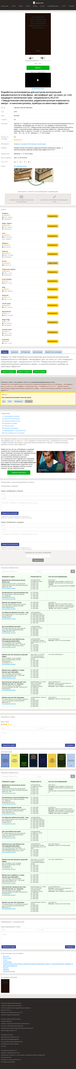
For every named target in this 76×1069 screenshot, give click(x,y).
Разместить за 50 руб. (9, 513)
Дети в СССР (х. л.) (6, 1010)
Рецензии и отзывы (10, 423)
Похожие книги (9, 426)
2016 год (6, 956)
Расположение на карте (9, 588)
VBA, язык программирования (10, 1039)
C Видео (71, 6)
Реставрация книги (20, 166)
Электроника (7, 962)
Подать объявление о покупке (12, 491)
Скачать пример (39, 372)
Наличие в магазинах (11, 428)
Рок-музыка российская (8, 1062)
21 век (42, 6)
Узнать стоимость (24, 372)
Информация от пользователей (15, 430)
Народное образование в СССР (10, 1053)
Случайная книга (53, 6)
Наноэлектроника (9, 971)
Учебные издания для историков (10, 1019)
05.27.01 (5, 968)
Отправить (70, 745)
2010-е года (7, 958)
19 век (28, 6)
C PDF (64, 6)
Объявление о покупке (11, 416)
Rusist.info (39, 3)
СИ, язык (3, 1046)
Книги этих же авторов (12, 419)
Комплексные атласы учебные (10, 1044)
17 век (13, 6)
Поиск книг (4, 6)
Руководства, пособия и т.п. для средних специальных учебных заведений (23, 1055)
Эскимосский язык (6, 1021)
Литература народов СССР (9, 1050)
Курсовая (24, 144)
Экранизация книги (38, 88)
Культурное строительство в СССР (11, 1059)
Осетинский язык (6, 1057)
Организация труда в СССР (9, 1030)
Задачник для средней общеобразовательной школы (17, 1028)
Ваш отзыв (5, 722)
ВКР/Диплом (32, 144)
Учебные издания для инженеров (11, 1003)
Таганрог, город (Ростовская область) (12, 1026)
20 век (35, 6)
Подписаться (38, 560)
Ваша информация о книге (10, 927)
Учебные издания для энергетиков (11, 1005)
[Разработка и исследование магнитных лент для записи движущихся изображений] (14, 761)
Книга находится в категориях (14, 433)
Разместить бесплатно (10, 544)
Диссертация (41, 144)
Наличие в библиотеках (12, 421)
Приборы (6, 969)
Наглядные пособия (7, 1035)
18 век (21, 6)
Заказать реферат (8, 372)
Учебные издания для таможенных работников (15, 1023)
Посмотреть (52, 216)
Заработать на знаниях (53, 352)
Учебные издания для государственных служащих (16, 1008)
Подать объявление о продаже (12, 522)
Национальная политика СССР (10, 1037)
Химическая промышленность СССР (11, 1012)
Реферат (17, 144)
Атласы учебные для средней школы (12, 1041)
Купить (37, 68)
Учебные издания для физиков (10, 1015)
